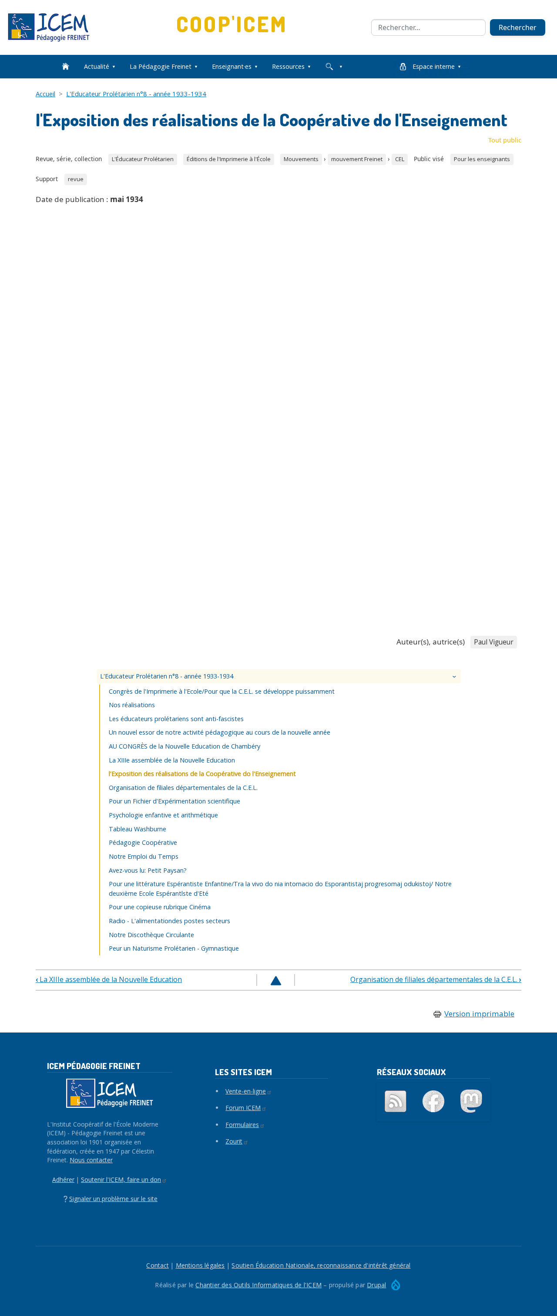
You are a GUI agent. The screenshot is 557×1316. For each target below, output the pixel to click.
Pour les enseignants (482, 159)
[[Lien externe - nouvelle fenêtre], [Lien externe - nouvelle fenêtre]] (433, 1101)
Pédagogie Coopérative (143, 842)
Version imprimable (479, 1014)
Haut (276, 980)
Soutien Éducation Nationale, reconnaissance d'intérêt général (321, 1265)
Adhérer (63, 1179)
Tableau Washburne (137, 829)
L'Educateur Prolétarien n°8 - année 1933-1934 (136, 93)
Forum (243, 1107)
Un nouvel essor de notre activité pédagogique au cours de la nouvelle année (219, 732)
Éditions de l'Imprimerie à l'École (229, 159)
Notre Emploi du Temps (143, 856)
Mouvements (301, 159)
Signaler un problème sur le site (113, 1199)
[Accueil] (52, 27)
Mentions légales (200, 1265)
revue (76, 179)
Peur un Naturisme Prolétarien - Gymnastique (174, 948)
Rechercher (518, 27)
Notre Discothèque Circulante (151, 935)
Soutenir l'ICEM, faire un (121, 1179)
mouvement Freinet (357, 159)
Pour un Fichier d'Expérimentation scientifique (174, 801)
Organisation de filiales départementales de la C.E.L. (183, 787)
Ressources (288, 66)
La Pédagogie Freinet (160, 66)
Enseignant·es (232, 66)
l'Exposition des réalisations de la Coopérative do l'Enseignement (202, 773)
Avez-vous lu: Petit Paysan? (148, 870)
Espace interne (434, 66)
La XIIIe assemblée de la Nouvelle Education (172, 760)
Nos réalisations (132, 705)
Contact (157, 1265)
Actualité (96, 66)
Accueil (45, 93)
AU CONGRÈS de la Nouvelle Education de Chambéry (184, 746)
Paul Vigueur (493, 642)
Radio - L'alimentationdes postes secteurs (169, 921)
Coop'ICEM (232, 23)
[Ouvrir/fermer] (455, 676)
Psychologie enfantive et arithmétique (163, 815)
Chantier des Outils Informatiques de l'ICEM (258, 1285)
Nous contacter (91, 1160)
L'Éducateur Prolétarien (143, 159)
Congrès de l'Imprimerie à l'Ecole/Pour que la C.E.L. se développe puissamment (222, 691)
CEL (399, 159)
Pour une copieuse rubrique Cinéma (160, 907)
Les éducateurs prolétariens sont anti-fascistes (176, 719)
